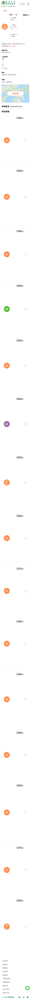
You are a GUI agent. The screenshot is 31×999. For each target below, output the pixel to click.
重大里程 (5, 971)
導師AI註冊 (6, 993)
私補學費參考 (6, 982)
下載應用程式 (6, 978)
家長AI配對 (6, 989)
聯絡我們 (5, 975)
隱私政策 (5, 985)
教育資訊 (5, 964)
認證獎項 (5, 968)
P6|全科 (12, 15)
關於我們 (5, 961)
